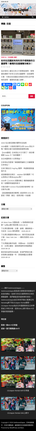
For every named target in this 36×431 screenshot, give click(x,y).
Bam (22, 428)
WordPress (13, 428)
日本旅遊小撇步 (12, 57)
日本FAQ (4, 57)
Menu (6, 17)
